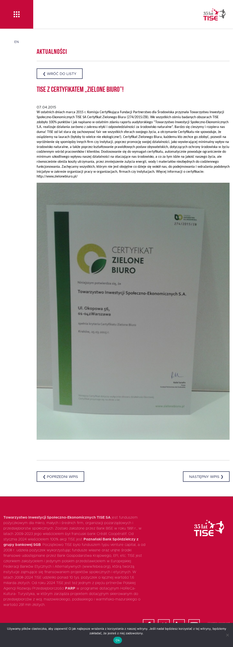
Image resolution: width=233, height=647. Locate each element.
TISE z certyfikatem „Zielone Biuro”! (80, 90)
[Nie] (227, 635)
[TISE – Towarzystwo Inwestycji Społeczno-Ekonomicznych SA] (214, 14)
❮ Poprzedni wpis (60, 477)
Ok (118, 640)
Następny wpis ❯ (206, 477)
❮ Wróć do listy (59, 74)
